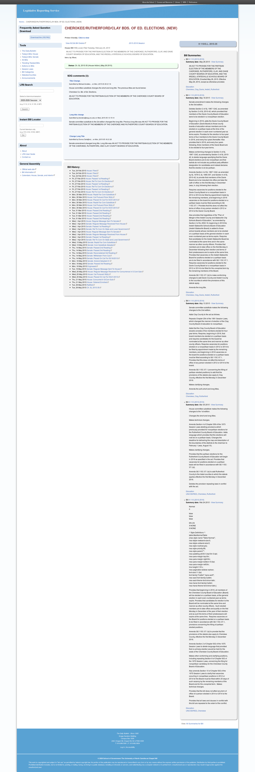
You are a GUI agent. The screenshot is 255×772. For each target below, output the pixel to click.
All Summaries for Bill (194, 723)
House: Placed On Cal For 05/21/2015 (104, 277)
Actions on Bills (28, 66)
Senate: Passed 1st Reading (98, 226)
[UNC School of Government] (88, 2)
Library (177, 2)
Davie (201, 89)
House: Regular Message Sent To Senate (103, 221)
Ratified (91, 285)
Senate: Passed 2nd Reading (99, 247)
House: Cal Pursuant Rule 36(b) (101, 197)
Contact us (26, 157)
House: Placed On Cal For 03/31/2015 (103, 199)
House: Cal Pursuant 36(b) (99, 274)
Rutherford (215, 89)
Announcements (28, 78)
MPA (184, 2)
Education (190, 86)
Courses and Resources (164, 2)
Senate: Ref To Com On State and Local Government (108, 229)
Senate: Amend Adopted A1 (99, 261)
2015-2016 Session (137, 43)
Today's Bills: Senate (30, 57)
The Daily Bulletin (29, 50)
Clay (196, 89)
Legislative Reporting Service (41, 10)
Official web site (29, 169)
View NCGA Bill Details (76, 43)
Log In (122, 747)
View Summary (217, 61)
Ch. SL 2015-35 (94, 287)
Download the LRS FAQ (40, 37)
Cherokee (190, 89)
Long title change (77, 114)
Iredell (207, 89)
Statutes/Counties (29, 75)
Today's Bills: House (30, 54)
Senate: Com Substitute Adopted (101, 245)
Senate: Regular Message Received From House (106, 223)
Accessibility (130, 747)
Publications (193, 2)
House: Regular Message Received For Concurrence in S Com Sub (115, 271)
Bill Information (29, 172)
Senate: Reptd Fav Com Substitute (102, 242)
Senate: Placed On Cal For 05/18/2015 (103, 258)
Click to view (84, 37)
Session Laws (27, 69)
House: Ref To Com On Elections (100, 181)
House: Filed (92, 170)
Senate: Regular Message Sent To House (104, 269)
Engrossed (92, 266)
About (24, 151)
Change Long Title (77, 136)
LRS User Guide (28, 154)
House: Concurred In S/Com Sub (101, 279)
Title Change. (75, 80)
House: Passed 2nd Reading (98, 210)
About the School (148, 2)
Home (21, 21)
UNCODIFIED (191, 494)
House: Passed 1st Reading (98, 178)
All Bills (25, 59)
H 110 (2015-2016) (196, 59)
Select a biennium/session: (30, 96)
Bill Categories (28, 72)
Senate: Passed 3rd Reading (99, 250)
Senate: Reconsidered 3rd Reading (102, 253)
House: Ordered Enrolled (98, 282)
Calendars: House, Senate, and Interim (38, 175)
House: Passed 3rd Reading (98, 213)
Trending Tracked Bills (31, 63)
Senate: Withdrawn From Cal (99, 255)
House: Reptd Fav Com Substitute (101, 194)
